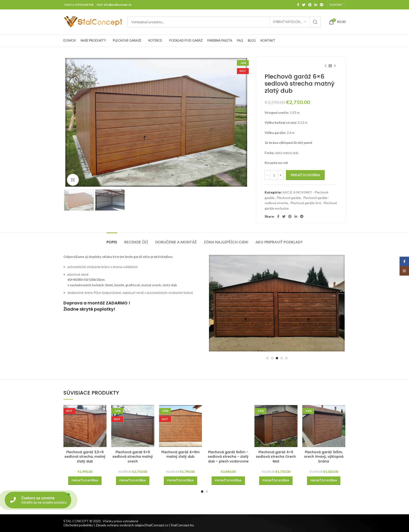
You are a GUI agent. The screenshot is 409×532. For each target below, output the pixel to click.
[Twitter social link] (304, 5)
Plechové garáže (289, 198)
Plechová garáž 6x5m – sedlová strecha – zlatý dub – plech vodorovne (228, 457)
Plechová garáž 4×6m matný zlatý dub (180, 454)
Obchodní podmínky (78, 525)
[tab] (112, 240)
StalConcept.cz (157, 525)
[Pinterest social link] (310, 5)
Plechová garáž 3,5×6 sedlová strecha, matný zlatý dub (85, 457)
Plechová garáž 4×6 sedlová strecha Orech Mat (276, 457)
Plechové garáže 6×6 (305, 203)
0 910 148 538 (84, 4)
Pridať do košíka (305, 175)
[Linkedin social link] (316, 5)
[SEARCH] (315, 22)
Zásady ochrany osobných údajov (120, 525)
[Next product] (335, 66)
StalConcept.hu (182, 525)
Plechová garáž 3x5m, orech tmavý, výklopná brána (323, 457)
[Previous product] (325, 66)
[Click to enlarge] (73, 180)
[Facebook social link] (298, 5)
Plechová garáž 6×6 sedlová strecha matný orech (132, 457)
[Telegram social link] (322, 5)
